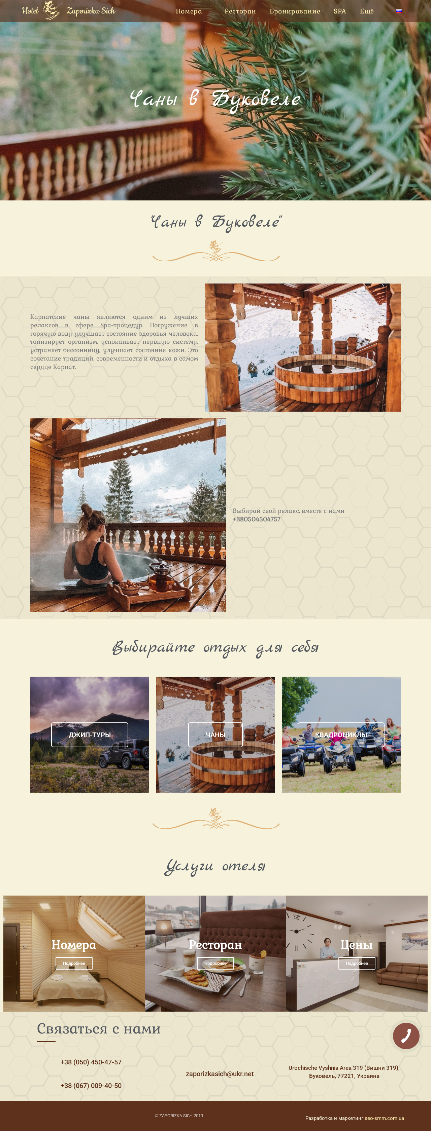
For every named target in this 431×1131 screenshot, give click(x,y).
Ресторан (240, 11)
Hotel (30, 11)
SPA (340, 11)
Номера (189, 11)
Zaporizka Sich (91, 11)
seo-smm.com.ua (384, 1118)
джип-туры (90, 735)
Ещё (367, 11)
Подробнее (74, 963)
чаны (215, 735)
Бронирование (295, 11)
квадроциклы (341, 735)
